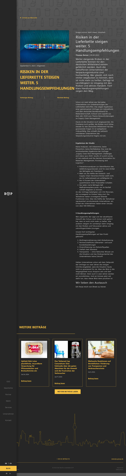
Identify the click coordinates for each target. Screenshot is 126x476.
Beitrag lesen (26, 381)
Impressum (120, 467)
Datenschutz (119, 469)
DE (6, 463)
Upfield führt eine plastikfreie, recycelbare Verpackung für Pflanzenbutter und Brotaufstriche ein (31, 366)
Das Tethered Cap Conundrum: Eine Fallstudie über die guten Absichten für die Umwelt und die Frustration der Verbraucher (66, 367)
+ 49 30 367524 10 (63, 459)
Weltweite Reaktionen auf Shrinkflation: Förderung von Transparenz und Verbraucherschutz (99, 364)
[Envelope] (6, 473)
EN (11, 463)
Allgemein (41, 66)
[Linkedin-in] (10, 473)
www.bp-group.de (117, 459)
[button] (68, 391)
